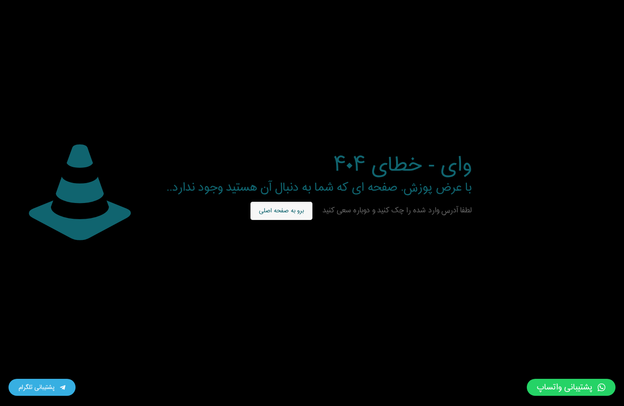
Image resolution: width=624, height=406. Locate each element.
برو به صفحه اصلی (281, 211)
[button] (571, 387)
